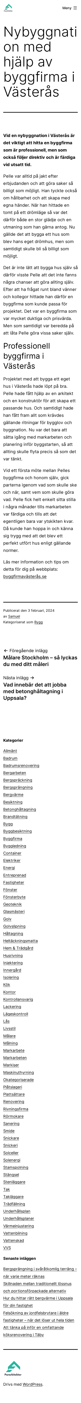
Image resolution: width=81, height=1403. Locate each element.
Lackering (12, 1006)
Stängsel (11, 1174)
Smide (8, 1131)
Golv (7, 919)
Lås (6, 1021)
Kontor (9, 992)
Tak (6, 1189)
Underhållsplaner (18, 1218)
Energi (9, 867)
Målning (10, 1043)
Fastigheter (13, 882)
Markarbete (13, 1050)
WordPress (32, 1384)
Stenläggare (14, 1182)
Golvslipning (14, 926)
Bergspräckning (17, 780)
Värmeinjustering (18, 1226)
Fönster (10, 889)
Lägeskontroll (15, 1014)
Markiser (11, 1065)
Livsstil (9, 1028)
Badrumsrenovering (21, 765)
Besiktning (12, 802)
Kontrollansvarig (18, 999)
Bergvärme (13, 794)
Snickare (11, 1138)
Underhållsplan (16, 1211)
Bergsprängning (18, 787)
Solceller (11, 1153)
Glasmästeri (14, 911)
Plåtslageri (12, 1087)
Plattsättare (14, 1094)
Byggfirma (12, 838)
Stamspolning (15, 1167)
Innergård (12, 970)
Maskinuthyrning (18, 1072)
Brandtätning (15, 816)
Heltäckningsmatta (20, 941)
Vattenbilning (15, 1233)
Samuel (14, 616)
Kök (6, 984)
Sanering (11, 1123)
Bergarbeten (14, 773)
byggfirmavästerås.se (25, 576)
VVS (7, 1247)
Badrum (10, 758)
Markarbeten (15, 1057)
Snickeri (10, 1145)
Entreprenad (14, 875)
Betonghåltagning (19, 809)
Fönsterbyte (14, 897)
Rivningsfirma (15, 1109)
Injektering (13, 963)
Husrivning (13, 955)
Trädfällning (14, 1204)
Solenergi (11, 1160)
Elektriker (12, 860)
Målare (9, 1036)
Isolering (11, 977)
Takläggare (13, 1196)
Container (12, 853)
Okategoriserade (18, 1079)
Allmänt (10, 751)
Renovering (13, 1101)
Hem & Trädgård (18, 948)
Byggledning (14, 846)
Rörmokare (13, 1116)
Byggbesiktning (17, 831)
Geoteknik (12, 904)
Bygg (38, 622)
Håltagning (13, 933)
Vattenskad (13, 1240)
